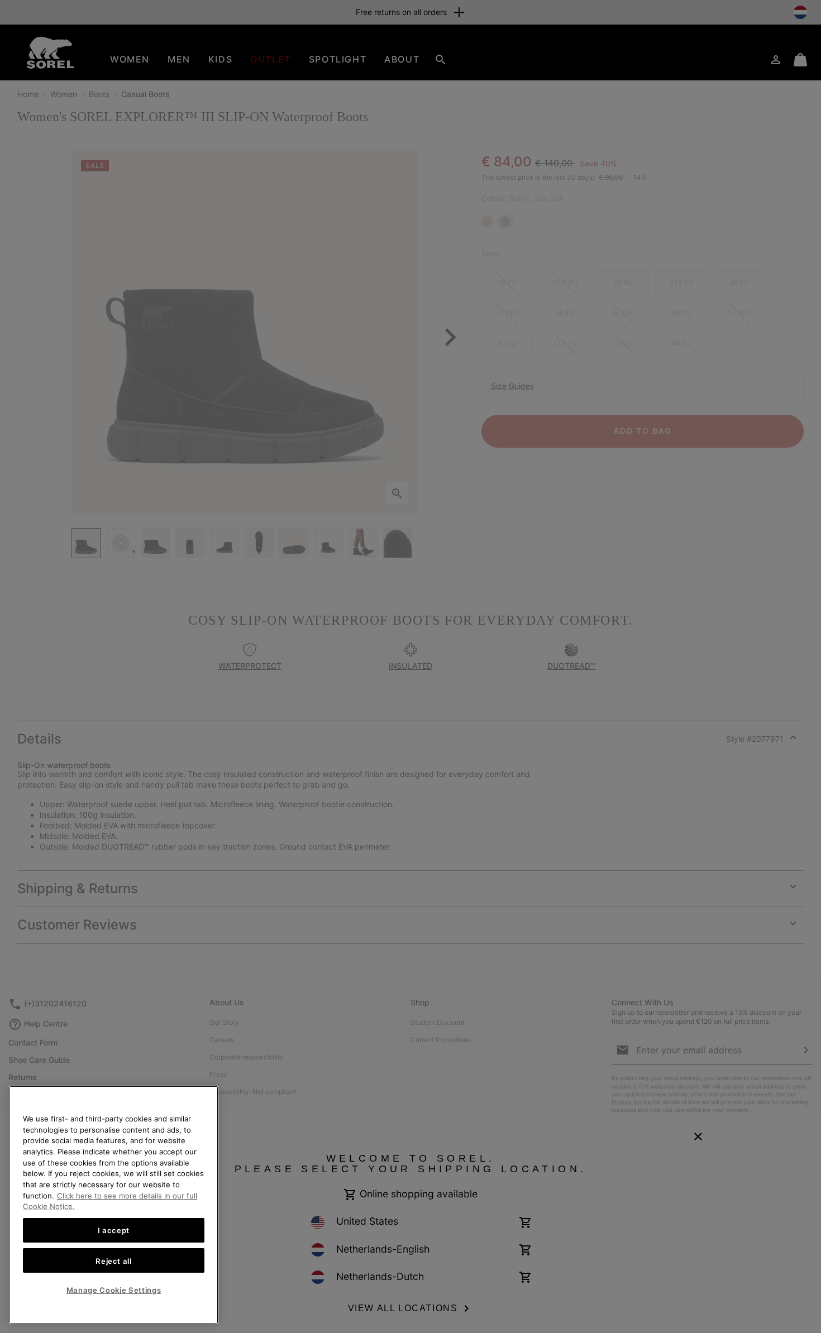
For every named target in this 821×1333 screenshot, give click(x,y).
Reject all (114, 1260)
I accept (114, 1230)
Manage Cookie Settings (113, 1290)
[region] (113, 1205)
